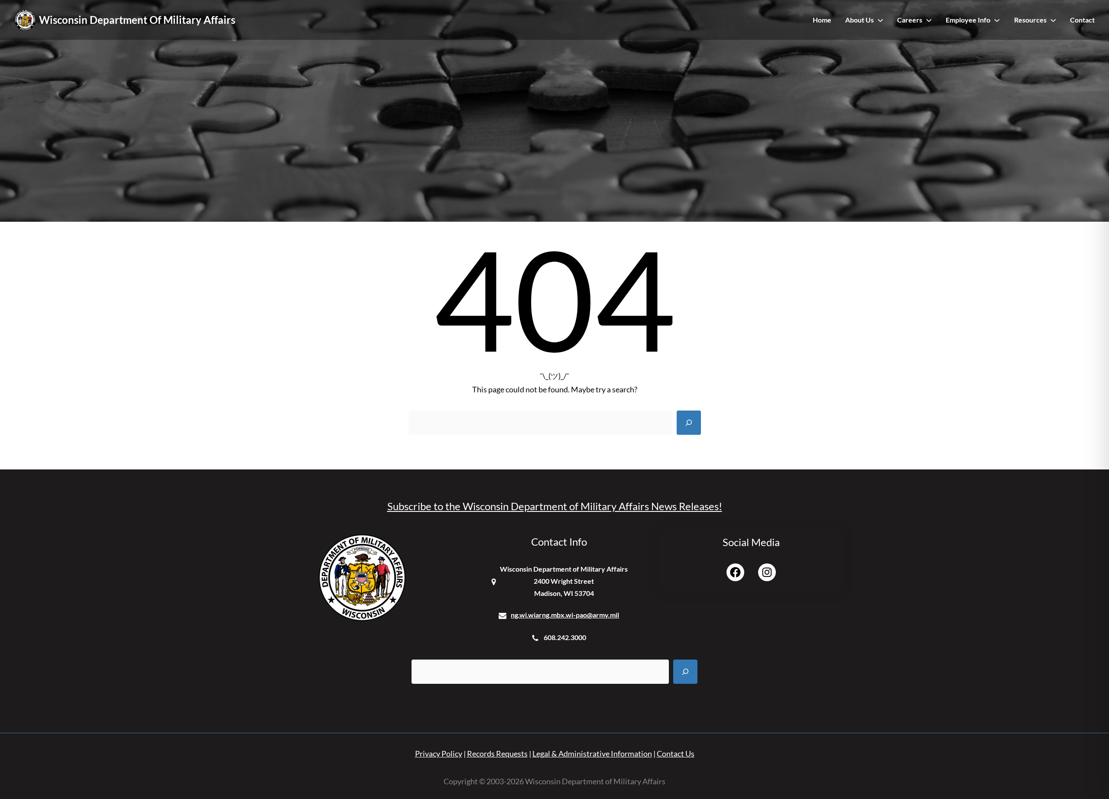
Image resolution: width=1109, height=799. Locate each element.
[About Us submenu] (880, 20)
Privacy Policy (438, 753)
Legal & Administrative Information (592, 753)
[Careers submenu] (929, 20)
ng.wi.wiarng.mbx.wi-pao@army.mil (565, 615)
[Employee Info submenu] (997, 20)
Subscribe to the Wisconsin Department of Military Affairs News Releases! (554, 506)
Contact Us (675, 753)
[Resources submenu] (1053, 20)
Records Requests (497, 753)
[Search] (689, 423)
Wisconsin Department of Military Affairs (137, 19)
